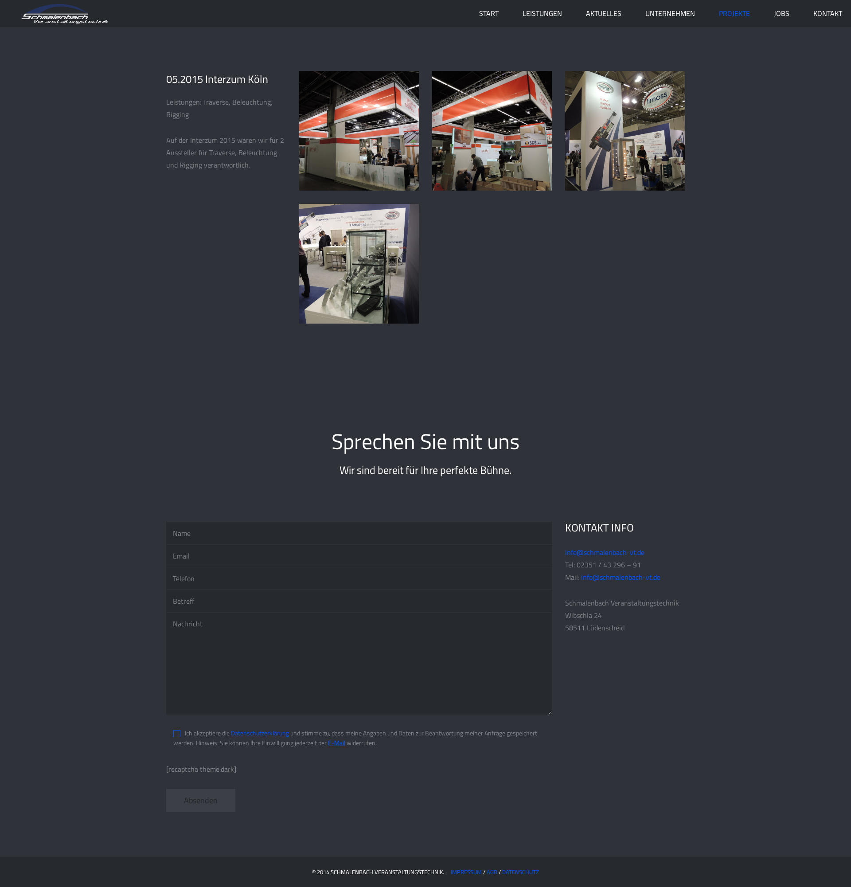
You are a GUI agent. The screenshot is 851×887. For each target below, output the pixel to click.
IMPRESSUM (466, 871)
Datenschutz (520, 871)
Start (489, 13)
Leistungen (542, 13)
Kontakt (827, 13)
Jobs (781, 13)
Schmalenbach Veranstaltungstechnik (64, 13)
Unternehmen (670, 13)
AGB (492, 871)
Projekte (734, 13)
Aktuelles (603, 13)
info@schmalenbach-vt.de (604, 552)
